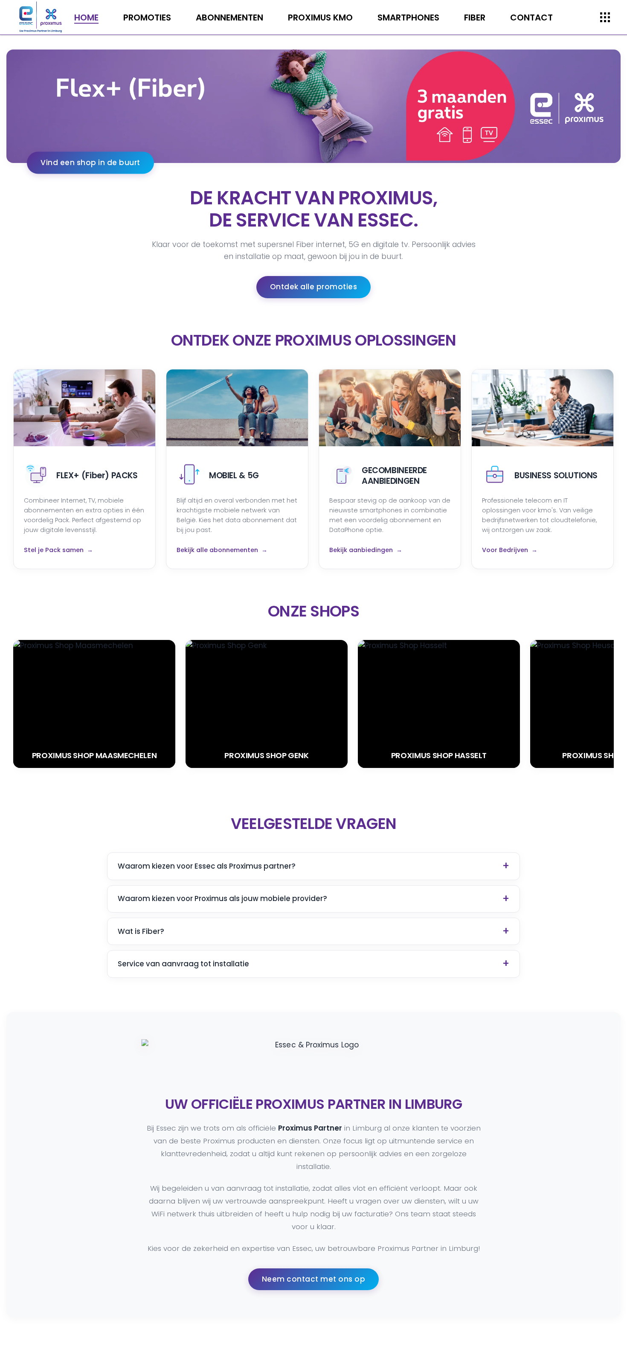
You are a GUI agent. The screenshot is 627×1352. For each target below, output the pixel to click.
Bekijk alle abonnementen (217, 550)
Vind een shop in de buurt (90, 162)
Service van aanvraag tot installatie (183, 964)
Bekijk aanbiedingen (361, 550)
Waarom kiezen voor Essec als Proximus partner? (207, 866)
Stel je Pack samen (54, 550)
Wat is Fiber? (141, 931)
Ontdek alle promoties (313, 287)
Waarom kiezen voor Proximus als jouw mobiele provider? (222, 898)
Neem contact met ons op (314, 1279)
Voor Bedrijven (505, 550)
